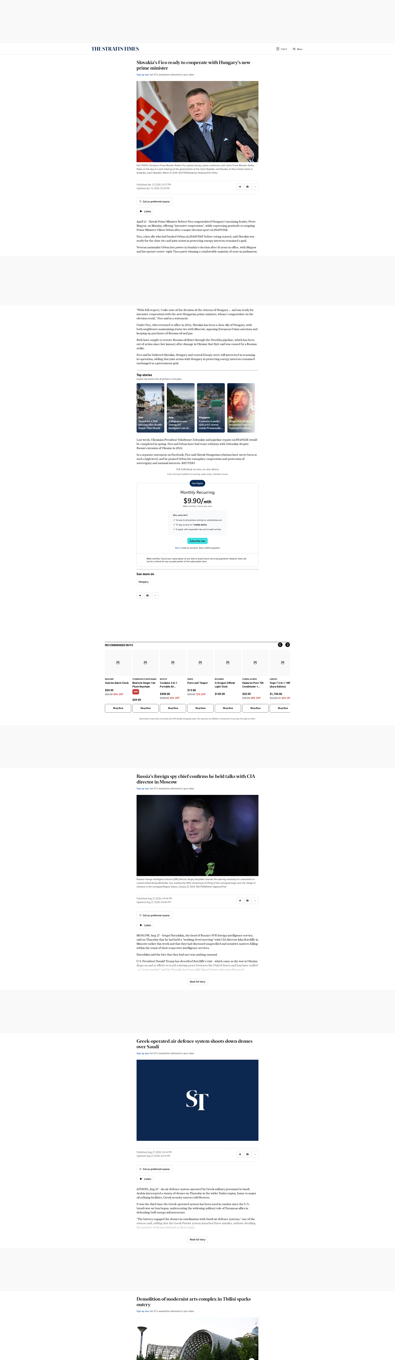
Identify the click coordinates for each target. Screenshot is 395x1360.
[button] (281, 48)
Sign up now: (143, 74)
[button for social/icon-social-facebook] (247, 186)
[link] (115, 48)
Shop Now (118, 708)
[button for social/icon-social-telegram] (240, 186)
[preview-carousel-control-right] (253, 407)
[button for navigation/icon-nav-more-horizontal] (255, 186)
